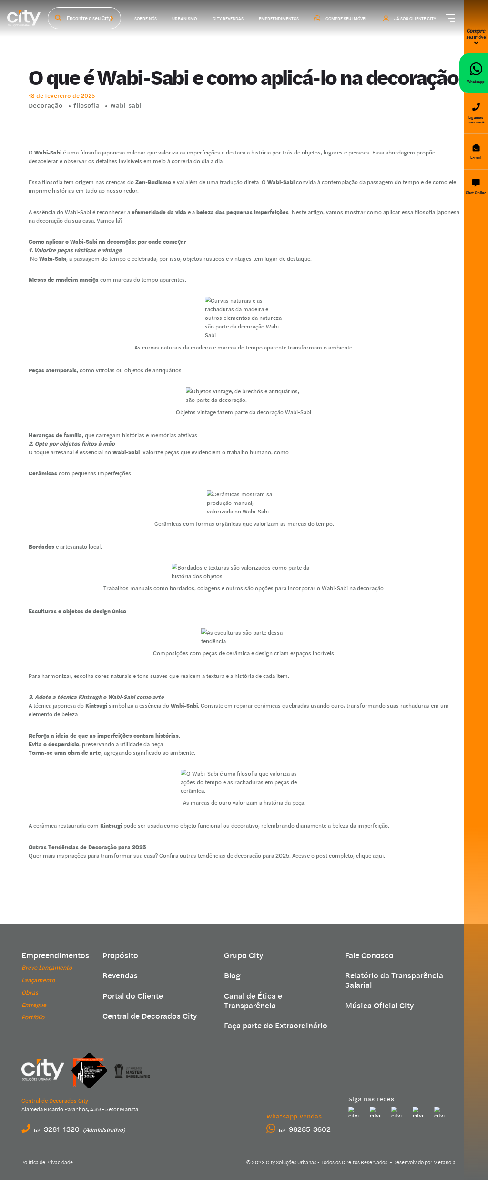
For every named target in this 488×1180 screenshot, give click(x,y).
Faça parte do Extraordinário (275, 1026)
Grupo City (243, 956)
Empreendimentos (279, 18)
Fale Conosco (369, 956)
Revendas (120, 976)
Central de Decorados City (149, 1016)
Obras (29, 992)
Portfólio (32, 1017)
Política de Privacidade (47, 1162)
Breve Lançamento (46, 967)
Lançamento (38, 980)
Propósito (120, 956)
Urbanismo (184, 18)
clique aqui (370, 856)
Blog (232, 976)
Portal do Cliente (132, 996)
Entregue (33, 1004)
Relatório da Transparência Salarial (394, 980)
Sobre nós (145, 18)
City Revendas (228, 18)
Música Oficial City (379, 1006)
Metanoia (444, 1162)
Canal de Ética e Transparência (253, 1001)
